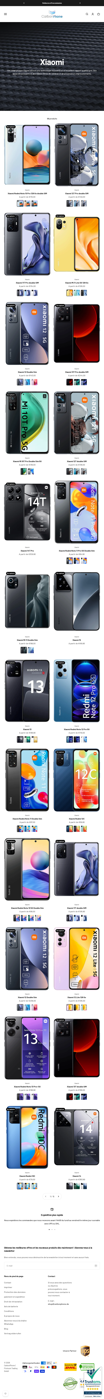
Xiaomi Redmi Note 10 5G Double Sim (27, 908)
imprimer (8, 1287)
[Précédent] (23, 3)
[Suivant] (80, 3)
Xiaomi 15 (77, 640)
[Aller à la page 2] (58, 1196)
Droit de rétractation (13, 1301)
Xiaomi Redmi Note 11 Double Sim (27, 818)
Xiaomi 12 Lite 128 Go (76, 997)
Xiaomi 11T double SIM (76, 908)
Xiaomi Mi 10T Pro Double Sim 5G (27, 461)
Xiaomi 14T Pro (27, 550)
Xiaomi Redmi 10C (27, 1176)
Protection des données (14, 1292)
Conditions (9, 1311)
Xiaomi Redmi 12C (77, 818)
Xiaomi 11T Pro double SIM (27, 282)
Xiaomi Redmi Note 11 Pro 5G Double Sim (77, 550)
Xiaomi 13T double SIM (77, 1086)
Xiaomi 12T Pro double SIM (76, 193)
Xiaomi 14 (77, 1176)
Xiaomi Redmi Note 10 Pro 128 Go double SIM (27, 193)
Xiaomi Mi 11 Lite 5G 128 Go (76, 282)
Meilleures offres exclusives (52, 3)
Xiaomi (27, 190)
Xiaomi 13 (27, 729)
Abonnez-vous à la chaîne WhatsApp (15, 1322)
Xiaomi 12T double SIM (77, 461)
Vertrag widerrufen (12, 1333)
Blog (6, 1328)
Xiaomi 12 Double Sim (27, 372)
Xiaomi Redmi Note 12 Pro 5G (77, 729)
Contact (7, 1282)
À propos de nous (12, 1316)
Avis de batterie (11, 1306)
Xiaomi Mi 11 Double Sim (27, 640)
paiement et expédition (14, 1297)
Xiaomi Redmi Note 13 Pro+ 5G (27, 1086)
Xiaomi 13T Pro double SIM (76, 372)
